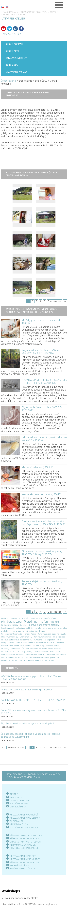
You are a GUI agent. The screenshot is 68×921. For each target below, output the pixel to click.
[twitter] (9, 28)
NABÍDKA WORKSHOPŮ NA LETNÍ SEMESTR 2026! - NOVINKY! (33, 700)
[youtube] (3, 28)
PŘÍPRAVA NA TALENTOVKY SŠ (24, 862)
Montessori (15, 648)
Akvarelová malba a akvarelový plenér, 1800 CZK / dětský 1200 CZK (42, 553)
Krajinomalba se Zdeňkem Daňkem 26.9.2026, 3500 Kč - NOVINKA (40, 352)
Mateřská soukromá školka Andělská (46, 648)
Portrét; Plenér (30, 634)
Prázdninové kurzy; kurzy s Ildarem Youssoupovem (33, 660)
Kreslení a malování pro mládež (14, 618)
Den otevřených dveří (42, 637)
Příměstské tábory (9, 625)
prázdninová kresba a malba (55, 628)
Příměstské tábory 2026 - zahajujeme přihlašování (27, 689)
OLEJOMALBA (16, 821)
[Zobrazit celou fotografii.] (22, 193)
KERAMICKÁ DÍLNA (19, 824)
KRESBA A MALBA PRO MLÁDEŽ (25, 859)
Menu (59, 5)
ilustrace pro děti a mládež (12, 654)
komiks (38, 628)
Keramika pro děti (41, 651)
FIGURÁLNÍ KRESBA (19, 803)
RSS (38, 12)
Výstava (11, 643)
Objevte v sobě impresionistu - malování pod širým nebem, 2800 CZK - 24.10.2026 (43, 523)
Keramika (54, 622)
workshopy (5, 631)
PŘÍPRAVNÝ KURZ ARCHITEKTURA (26, 835)
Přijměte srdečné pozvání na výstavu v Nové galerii (27, 723)
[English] (7, 7)
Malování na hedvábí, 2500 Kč (37, 467)
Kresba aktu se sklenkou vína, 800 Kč (41, 494)
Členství (25, 648)
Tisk (45, 12)
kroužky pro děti (8, 628)
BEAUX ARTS (16, 797)
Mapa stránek (27, 12)
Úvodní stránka (10, 12)
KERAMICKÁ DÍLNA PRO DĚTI (23, 845)
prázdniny (33, 631)
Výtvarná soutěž (52, 646)
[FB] (21, 28)
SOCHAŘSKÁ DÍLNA (19, 865)
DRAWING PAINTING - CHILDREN (25, 842)
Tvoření (43, 621)
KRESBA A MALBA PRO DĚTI (23, 856)
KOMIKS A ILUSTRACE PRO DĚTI (25, 848)
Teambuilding (38, 646)
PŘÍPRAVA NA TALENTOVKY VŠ (24, 838)
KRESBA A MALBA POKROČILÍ (24, 814)
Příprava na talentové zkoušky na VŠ (16, 640)
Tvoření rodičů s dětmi (34, 654)
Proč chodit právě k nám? (20, 646)
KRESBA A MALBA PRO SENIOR (24, 818)
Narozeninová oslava (45, 643)
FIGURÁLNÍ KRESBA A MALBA (24, 827)
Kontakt (22, 15)
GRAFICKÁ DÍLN (17, 806)
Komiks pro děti (56, 651)
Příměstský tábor (11, 621)
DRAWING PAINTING (19, 800)
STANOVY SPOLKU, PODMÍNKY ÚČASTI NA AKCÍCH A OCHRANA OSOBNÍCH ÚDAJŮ (34, 776)
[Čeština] (2, 7)
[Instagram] (15, 28)
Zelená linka (9, 15)
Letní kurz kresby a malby (12, 657)
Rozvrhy (54, 12)
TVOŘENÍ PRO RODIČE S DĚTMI (24, 868)
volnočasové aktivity (24, 628)
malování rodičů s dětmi (56, 654)
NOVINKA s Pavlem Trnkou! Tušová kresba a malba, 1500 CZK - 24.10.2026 (44, 382)
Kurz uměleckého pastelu (44, 640)
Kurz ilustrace (59, 637)
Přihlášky (5, 648)
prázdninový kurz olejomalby (36, 657)
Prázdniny (30, 621)
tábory (29, 651)
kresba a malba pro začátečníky (43, 618)
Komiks (23, 625)
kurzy (22, 651)
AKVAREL (14, 794)
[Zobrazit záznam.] (10, 328)
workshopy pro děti (20, 631)
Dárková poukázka (10, 651)
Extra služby (21, 643)
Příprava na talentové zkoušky (43, 625)
